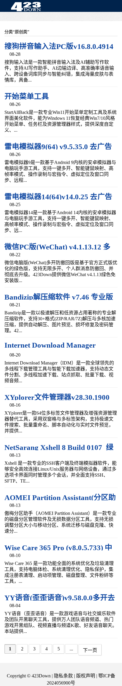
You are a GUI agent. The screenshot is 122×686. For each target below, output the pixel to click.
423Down (27, 7)
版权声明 (85, 675)
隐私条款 (63, 675)
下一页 (90, 650)
